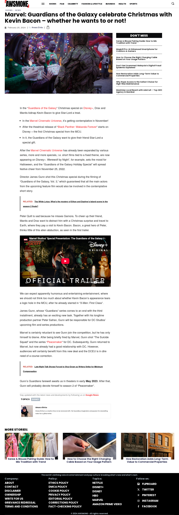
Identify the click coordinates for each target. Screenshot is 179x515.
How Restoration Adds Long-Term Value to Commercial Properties (137, 74)
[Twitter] (138, 490)
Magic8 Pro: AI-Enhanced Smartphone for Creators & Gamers (137, 50)
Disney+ (88, 108)
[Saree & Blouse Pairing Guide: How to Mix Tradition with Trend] (31, 446)
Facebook (149, 506)
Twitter (148, 489)
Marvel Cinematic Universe (45, 120)
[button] (172, 3)
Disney (35, 399)
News (18, 10)
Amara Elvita (37, 27)
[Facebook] (138, 506)
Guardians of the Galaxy (42, 108)
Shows (9, 10)
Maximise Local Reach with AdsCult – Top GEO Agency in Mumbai (139, 91)
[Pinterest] (138, 495)
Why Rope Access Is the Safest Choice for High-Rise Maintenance (137, 82)
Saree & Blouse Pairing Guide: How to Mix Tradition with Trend (136, 42)
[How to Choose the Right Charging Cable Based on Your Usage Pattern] (89, 446)
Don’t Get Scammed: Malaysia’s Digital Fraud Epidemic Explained (138, 66)
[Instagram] (138, 501)
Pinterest (149, 495)
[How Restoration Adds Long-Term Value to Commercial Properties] (147, 446)
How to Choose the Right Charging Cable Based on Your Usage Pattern (136, 58)
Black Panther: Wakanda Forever (77, 127)
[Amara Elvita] (27, 411)
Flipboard (149, 484)
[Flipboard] (138, 484)
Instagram (150, 500)
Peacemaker (54, 342)
